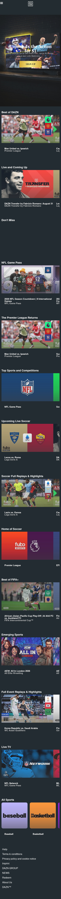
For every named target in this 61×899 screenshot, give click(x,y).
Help (4, 849)
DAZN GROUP (10, 868)
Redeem (6, 877)
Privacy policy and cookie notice (19, 858)
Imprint (5, 863)
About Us (7, 882)
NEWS (5, 873)
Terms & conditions (12, 854)
